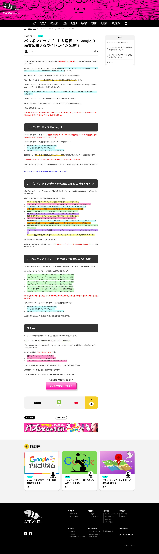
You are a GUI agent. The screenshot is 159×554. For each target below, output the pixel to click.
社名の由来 (108, 519)
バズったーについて (95, 531)
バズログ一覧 (73, 514)
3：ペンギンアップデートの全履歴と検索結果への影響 (120, 56)
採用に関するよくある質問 (77, 536)
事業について (93, 537)
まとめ (111, 62)
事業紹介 (94, 23)
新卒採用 (72, 531)
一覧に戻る (61, 418)
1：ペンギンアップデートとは (119, 43)
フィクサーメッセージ (111, 514)
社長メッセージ (109, 516)
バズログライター (75, 516)
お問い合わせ (116, 23)
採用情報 (104, 23)
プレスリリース (93, 516)
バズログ (43, 23)
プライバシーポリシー (126, 535)
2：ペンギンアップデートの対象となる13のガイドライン (120, 49)
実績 (65, 23)
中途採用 (72, 534)
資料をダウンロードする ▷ (61, 386)
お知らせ (74, 23)
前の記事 (30, 417)
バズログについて (94, 534)
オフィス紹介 (109, 522)
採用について (109, 531)
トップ (33, 23)
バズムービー (54, 23)
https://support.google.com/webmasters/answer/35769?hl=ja (45, 171)
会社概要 (84, 23)
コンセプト (124, 514)
